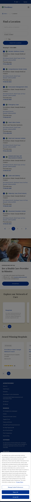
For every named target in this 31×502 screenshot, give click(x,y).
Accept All (15, 497)
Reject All (15, 492)
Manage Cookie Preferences (15, 487)
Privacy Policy (19, 482)
